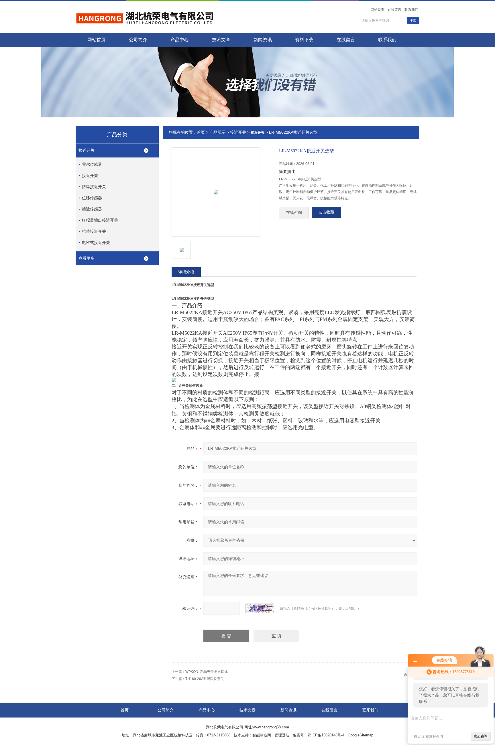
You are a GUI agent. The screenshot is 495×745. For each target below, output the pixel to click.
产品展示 (217, 132)
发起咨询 (481, 736)
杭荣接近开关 (94, 231)
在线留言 (394, 10)
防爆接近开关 (94, 186)
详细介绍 (186, 271)
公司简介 (138, 39)
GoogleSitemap (360, 735)
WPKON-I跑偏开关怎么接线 (206, 672)
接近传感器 (92, 209)
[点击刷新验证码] (259, 608)
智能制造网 (261, 735)
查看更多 (86, 258)
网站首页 (377, 10)
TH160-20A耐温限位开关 (204, 679)
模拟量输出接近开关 (100, 220)
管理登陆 (281, 735)
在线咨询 (294, 212)
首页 (201, 132)
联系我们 (411, 10)
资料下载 (304, 39)
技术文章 (221, 39)
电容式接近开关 (96, 242)
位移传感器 (92, 198)
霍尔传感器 (92, 164)
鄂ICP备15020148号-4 (326, 735)
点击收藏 (326, 212)
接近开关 (86, 150)
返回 (407, 675)
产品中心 (179, 39)
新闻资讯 (263, 39)
